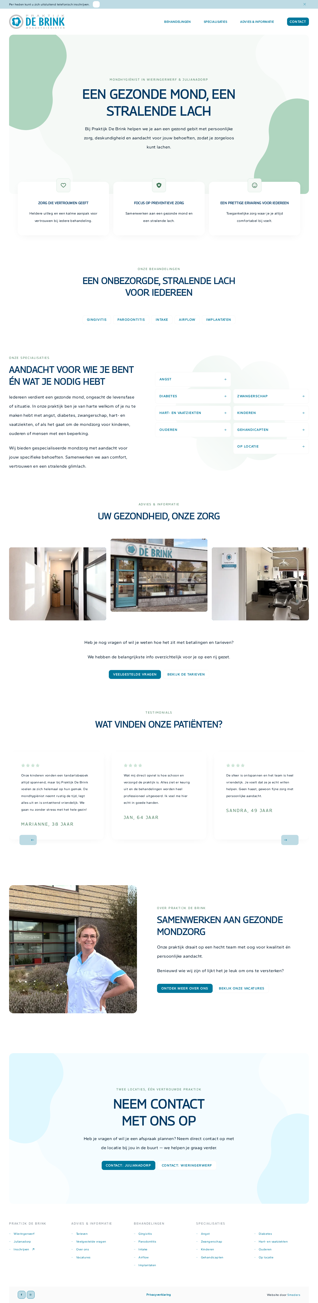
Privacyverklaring (158, 1294)
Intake (142, 1249)
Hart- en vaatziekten (180, 413)
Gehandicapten (253, 430)
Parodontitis (147, 1241)
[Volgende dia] (290, 840)
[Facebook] (22, 1295)
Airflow (143, 1257)
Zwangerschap (252, 396)
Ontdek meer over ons (184, 988)
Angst (165, 379)
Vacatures (83, 1257)
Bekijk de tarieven (186, 674)
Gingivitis (145, 1234)
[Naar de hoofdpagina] (36, 22)
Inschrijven (21, 1249)
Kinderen (246, 413)
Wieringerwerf (24, 1234)
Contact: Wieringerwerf (187, 1165)
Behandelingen (177, 22)
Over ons (82, 1249)
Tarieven (82, 1234)
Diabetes (168, 396)
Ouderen (168, 430)
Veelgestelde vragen (135, 674)
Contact (298, 22)
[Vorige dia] (28, 840)
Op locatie (248, 446)
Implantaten (147, 1265)
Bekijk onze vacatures (242, 988)
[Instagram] (31, 1295)
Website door (283, 1295)
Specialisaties (215, 22)
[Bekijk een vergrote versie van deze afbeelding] (57, 583)
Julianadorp (22, 1241)
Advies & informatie (257, 22)
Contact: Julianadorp (128, 1165)
